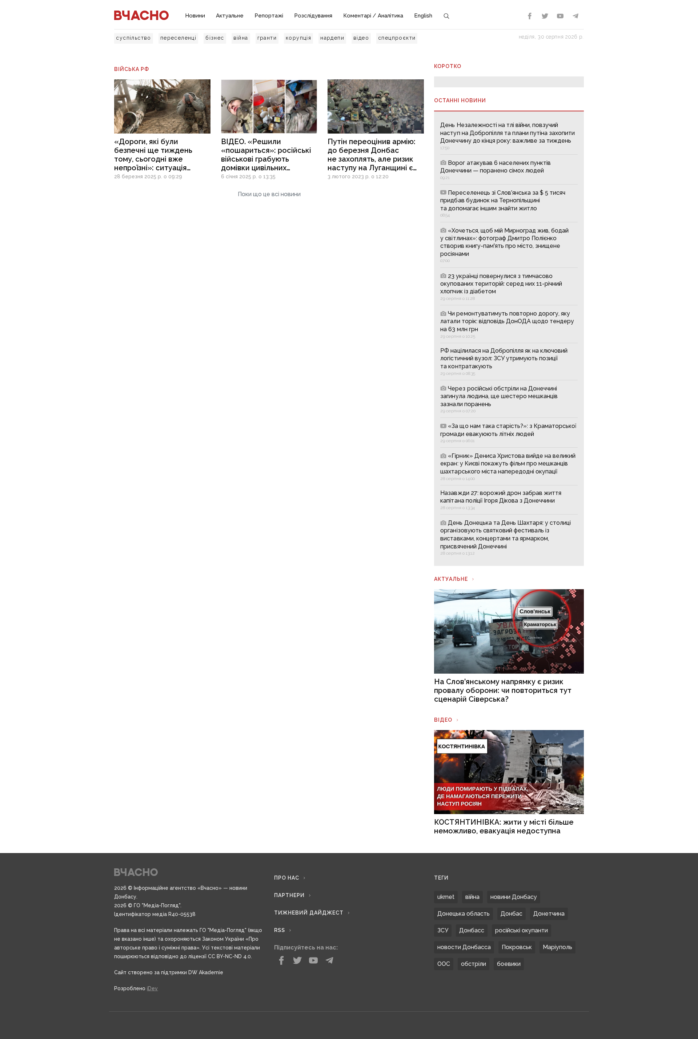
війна (240, 38)
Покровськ (517, 947)
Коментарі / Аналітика (373, 15)
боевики (509, 963)
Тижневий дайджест (309, 913)
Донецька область (463, 913)
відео (361, 38)
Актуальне (230, 15)
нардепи (332, 38)
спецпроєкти (397, 38)
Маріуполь (557, 947)
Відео (443, 720)
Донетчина (549, 913)
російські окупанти (521, 930)
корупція (298, 38)
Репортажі (268, 15)
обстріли (473, 963)
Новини (195, 15)
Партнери (289, 895)
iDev (152, 988)
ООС (443, 963)
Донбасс (471, 930)
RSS (279, 930)
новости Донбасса (464, 947)
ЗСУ (442, 930)
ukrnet (445, 896)
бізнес (214, 38)
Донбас (511, 913)
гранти (267, 38)
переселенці (178, 38)
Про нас (286, 878)
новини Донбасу (513, 896)
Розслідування (313, 15)
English (423, 15)
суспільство (133, 38)
